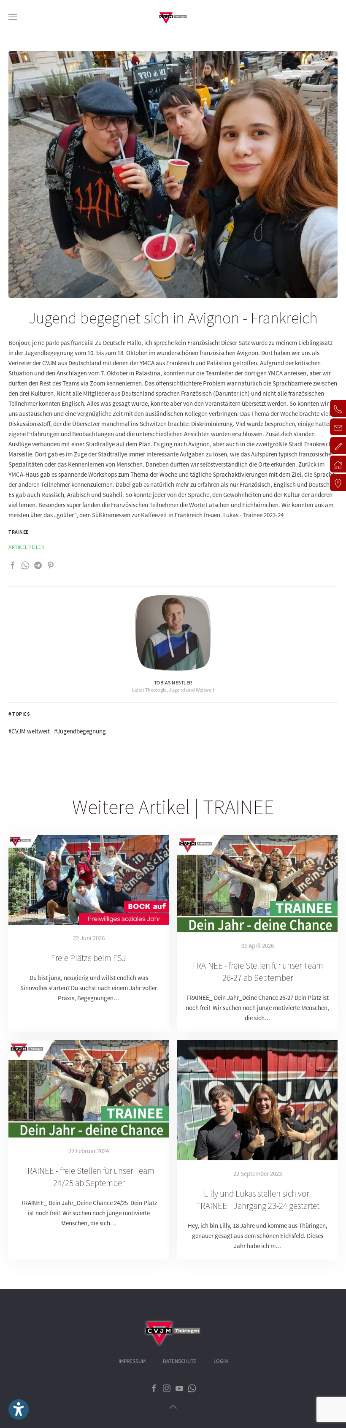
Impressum (132, 1361)
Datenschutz (179, 1361)
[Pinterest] (50, 564)
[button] (12, 17)
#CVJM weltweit (29, 731)
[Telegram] (38, 564)
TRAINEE (18, 532)
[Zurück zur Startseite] (173, 17)
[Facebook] (12, 564)
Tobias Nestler (173, 682)
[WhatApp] (25, 564)
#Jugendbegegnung (80, 731)
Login (221, 1361)
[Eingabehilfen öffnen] (18, 1409)
